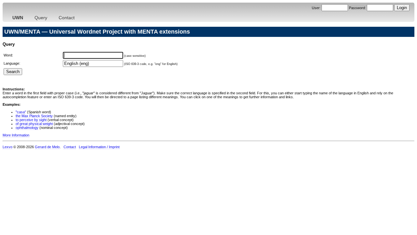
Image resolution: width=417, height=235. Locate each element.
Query (41, 17)
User (316, 8)
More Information (16, 135)
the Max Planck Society (34, 116)
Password (357, 8)
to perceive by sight (31, 120)
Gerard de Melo (47, 147)
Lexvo (7, 147)
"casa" (21, 112)
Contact (67, 17)
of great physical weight (34, 124)
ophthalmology (27, 128)
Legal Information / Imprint (99, 147)
